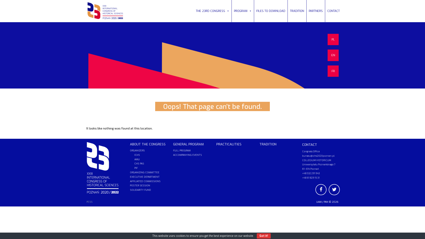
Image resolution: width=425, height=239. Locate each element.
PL (333, 39)
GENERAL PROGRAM (188, 144)
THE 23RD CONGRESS (210, 11)
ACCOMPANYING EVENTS (187, 155)
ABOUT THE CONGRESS (148, 144)
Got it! (263, 236)
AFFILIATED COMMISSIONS (145, 181)
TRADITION (297, 11)
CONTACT (333, 11)
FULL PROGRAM (182, 150)
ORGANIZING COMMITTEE (144, 172)
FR (333, 71)
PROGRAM (240, 11)
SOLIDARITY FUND (140, 190)
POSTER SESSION (140, 185)
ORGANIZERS (137, 150)
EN (333, 55)
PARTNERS (316, 11)
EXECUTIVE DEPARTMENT (145, 177)
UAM (319, 202)
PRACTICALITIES (228, 144)
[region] (212, 55)
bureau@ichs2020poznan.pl (318, 155)
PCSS (90, 202)
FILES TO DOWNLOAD (270, 11)
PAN (326, 202)
